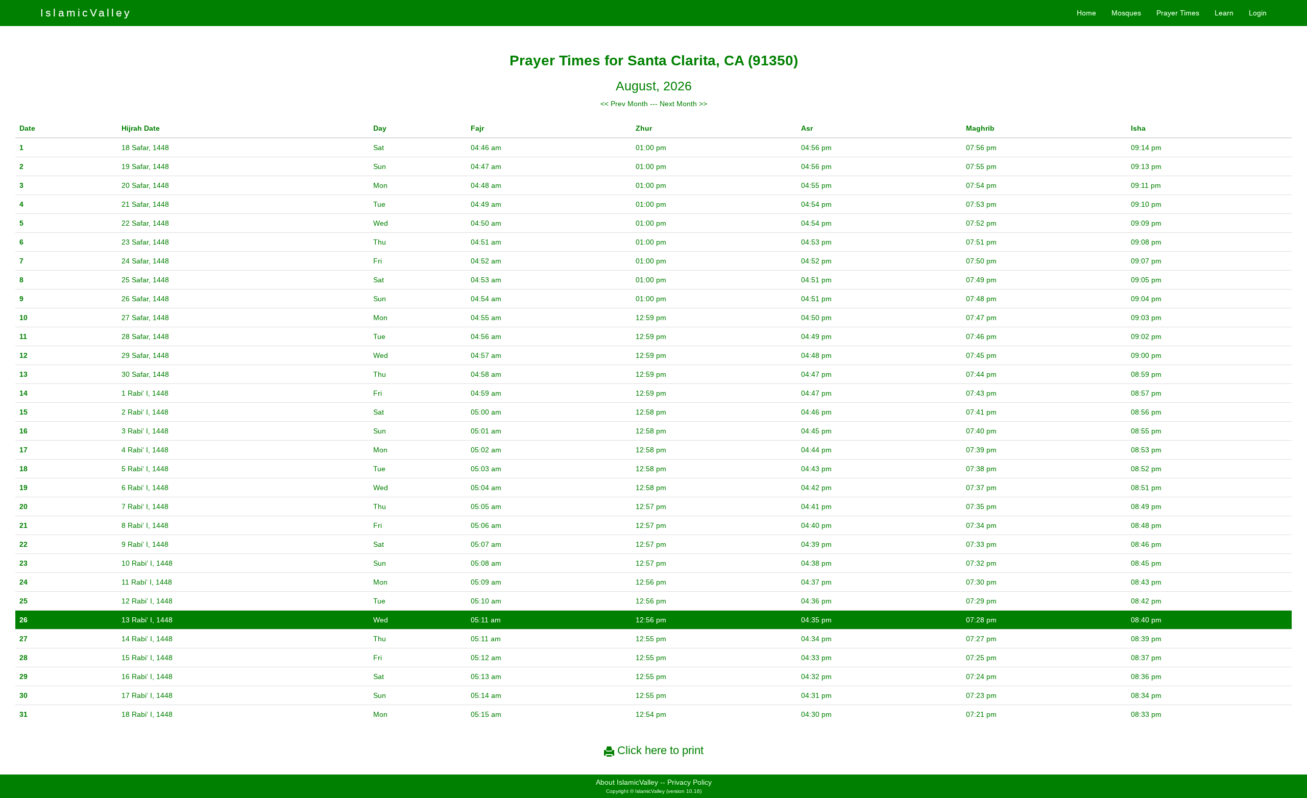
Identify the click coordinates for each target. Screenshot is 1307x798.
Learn (1224, 13)
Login (1258, 13)
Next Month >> (683, 104)
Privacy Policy (689, 782)
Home (1086, 13)
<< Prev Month (624, 104)
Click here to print (659, 750)
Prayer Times (1177, 13)
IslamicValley (86, 12)
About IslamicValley (627, 782)
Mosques (1126, 13)
